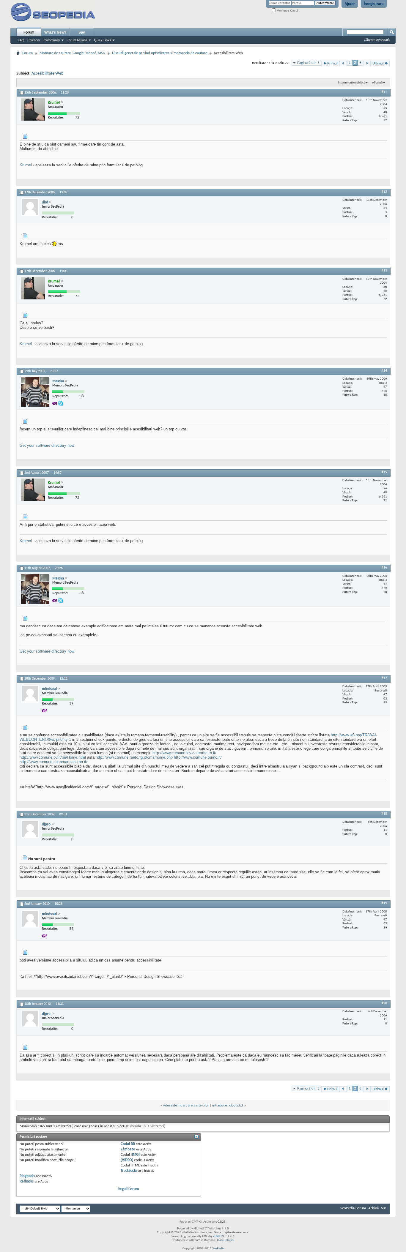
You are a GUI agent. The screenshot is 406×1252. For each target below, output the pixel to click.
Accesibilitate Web (48, 73)
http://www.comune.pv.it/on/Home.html (53, 757)
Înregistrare (374, 4)
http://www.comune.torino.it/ (198, 757)
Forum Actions (77, 40)
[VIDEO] (127, 1160)
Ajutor (349, 4)
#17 (384, 678)
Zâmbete (128, 1149)
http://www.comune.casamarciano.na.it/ (53, 762)
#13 (384, 270)
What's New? (55, 32)
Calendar (33, 40)
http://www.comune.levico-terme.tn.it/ (184, 753)
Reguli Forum (128, 1189)
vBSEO (217, 1236)
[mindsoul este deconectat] (30, 693)
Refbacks (27, 1181)
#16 (384, 567)
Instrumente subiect (351, 82)
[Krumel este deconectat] (33, 109)
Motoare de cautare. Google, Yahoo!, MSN (72, 53)
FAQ (21, 40)
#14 (384, 370)
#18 (384, 814)
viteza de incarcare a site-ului (186, 1105)
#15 (384, 472)
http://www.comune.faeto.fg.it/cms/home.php (134, 757)
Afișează (377, 82)
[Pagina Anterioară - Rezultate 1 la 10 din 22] (343, 63)
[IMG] (135, 1155)
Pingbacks (27, 1176)
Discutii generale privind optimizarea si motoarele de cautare (159, 53)
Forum (28, 32)
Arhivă (373, 1208)
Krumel (26, 165)
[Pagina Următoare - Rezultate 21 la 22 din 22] (367, 63)
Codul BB (128, 1144)
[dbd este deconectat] (30, 207)
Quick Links (102, 40)
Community (52, 40)
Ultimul (378, 63)
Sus (383, 1208)
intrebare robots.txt (227, 1105)
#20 (384, 1003)
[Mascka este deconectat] (35, 392)
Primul (332, 63)
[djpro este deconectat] (30, 829)
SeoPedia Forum (353, 1208)
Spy (81, 32)
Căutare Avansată (377, 40)
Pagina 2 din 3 (308, 63)
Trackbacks (129, 1171)
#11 (384, 92)
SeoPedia (218, 1248)
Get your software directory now (47, 445)
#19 (384, 903)
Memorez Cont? (287, 10)
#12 (384, 192)
